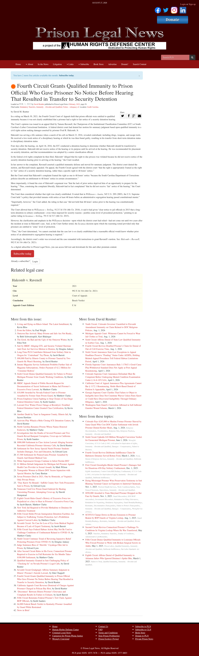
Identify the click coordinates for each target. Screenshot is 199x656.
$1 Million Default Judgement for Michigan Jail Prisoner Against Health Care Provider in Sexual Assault (45, 466)
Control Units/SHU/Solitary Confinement (115, 471)
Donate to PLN (142, 635)
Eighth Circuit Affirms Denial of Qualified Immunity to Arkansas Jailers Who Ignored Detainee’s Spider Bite (109, 557)
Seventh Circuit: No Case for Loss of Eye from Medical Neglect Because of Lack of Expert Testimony (45, 525)
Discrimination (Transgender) (104, 505)
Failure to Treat (96, 561)
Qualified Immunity (122, 546)
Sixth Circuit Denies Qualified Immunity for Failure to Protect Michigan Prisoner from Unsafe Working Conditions (44, 375)
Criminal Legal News (61, 632)
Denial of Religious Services (95, 459)
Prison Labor (109, 546)
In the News (43, 64)
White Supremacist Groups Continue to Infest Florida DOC (43, 460)
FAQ (100, 629)
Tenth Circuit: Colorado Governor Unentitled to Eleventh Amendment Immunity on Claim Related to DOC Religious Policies (111, 327)
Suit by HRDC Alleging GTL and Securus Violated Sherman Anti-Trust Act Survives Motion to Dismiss (44, 347)
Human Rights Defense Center (65, 629)
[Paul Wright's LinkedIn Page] (183, 9)
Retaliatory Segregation (114, 502)
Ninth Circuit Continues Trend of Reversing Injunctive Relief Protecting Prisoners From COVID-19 (44, 540)
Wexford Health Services (107, 487)
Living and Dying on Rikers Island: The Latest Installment (43, 324)
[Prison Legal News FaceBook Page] (158, 9)
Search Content (139, 64)
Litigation (57, 64)
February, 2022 (74, 104)
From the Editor (24, 330)
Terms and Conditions (108, 632)
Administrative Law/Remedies (96, 536)
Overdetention (102, 431)
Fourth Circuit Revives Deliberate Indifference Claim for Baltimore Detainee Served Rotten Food (110, 454)
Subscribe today (66, 75)
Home (18, 64)
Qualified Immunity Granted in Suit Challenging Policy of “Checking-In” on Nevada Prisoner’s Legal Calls (43, 562)
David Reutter (39, 104)
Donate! (124, 64)
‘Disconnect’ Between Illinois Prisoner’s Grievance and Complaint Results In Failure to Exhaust (41, 593)
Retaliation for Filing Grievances (126, 499)
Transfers (96, 533)
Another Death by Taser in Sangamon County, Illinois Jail (42, 414)
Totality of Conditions (126, 533)
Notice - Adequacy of (71, 107)
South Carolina (92, 107)
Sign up (192, 4)
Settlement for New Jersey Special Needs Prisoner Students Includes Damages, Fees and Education (43, 450)
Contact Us (103, 626)
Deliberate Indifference (101, 477)
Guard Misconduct (120, 496)
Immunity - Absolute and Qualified (49, 107)
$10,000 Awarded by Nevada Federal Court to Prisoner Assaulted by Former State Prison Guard (41, 394)
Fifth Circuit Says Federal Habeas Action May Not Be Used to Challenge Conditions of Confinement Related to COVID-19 (44, 531)
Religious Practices (127, 431)
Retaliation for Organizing (94, 502)
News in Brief (23, 610)
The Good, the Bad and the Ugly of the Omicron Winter (42, 339)
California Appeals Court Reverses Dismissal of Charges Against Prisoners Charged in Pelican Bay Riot (45, 587)
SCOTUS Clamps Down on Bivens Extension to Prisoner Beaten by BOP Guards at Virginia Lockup (111, 516)
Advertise (112, 64)
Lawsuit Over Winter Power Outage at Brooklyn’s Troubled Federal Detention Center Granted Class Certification (43, 406)
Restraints (89, 505)
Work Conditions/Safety (126, 487)
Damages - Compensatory (121, 446)
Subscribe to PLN (143, 626)
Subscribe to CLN (143, 629)
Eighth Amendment (92, 471)
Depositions (104, 490)
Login (183, 4)
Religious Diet (114, 431)
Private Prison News (144, 638)
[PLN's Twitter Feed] (166, 9)
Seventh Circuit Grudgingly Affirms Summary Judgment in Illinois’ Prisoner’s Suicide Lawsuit (43, 571)
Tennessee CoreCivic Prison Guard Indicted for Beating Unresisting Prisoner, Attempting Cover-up (41, 490)
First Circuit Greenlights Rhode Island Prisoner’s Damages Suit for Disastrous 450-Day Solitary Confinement (113, 466)
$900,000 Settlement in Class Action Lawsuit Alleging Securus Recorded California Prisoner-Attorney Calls (45, 444)
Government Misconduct (104, 499)
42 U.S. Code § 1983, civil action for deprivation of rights (116, 443)
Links (71, 64)
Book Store (99, 64)
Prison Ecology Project (108, 638)
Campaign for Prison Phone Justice (67, 635)
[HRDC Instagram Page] (174, 9)
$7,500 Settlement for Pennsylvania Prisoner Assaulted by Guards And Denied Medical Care (42, 456)
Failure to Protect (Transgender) (128, 505)
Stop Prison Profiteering (109, 635)
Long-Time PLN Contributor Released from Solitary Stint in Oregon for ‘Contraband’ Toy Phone (44, 354)
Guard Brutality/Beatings (133, 502)
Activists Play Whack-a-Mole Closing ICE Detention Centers (44, 420)
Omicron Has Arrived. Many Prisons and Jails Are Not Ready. (44, 333)
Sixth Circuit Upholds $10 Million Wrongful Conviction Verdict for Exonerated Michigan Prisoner (113, 438)
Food (138, 456)
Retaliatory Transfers (27, 107)
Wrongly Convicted (60, 638)
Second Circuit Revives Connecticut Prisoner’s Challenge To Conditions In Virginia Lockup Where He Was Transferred (112, 529)
